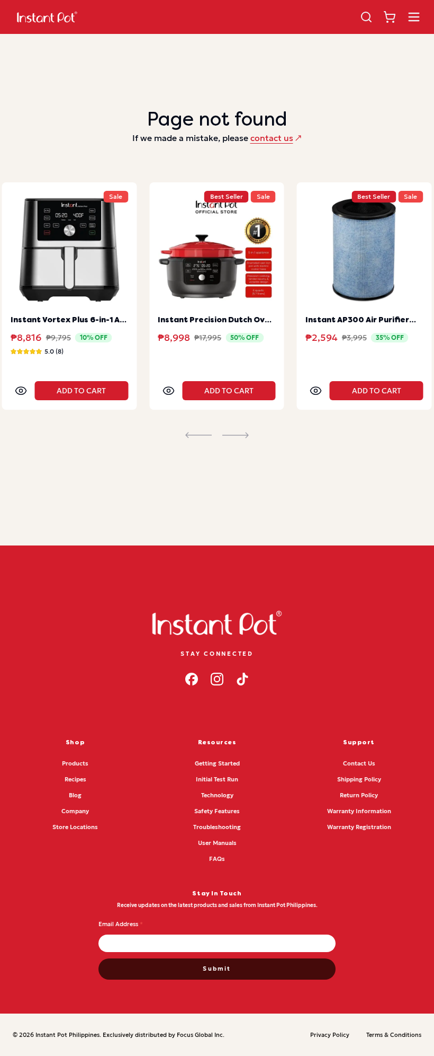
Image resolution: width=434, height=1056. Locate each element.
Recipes (75, 779)
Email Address (120, 924)
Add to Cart (81, 390)
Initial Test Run (217, 779)
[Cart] (389, 17)
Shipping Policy (359, 779)
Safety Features (217, 811)
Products (75, 763)
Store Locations (75, 827)
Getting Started (217, 763)
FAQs (217, 859)
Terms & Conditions (393, 1035)
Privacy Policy (329, 1035)
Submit (217, 968)
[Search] (366, 17)
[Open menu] (413, 17)
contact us (271, 138)
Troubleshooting (217, 827)
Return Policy (359, 795)
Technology (217, 795)
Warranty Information (359, 811)
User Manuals (217, 843)
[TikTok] (242, 679)
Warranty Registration (359, 827)
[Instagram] (217, 679)
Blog (75, 795)
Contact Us (359, 763)
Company (75, 811)
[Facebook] (191, 679)
